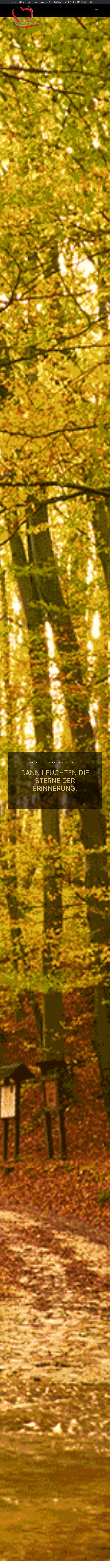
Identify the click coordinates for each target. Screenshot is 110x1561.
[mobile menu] (96, 10)
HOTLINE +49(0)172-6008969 (79, 2)
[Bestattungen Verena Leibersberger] (25, 17)
